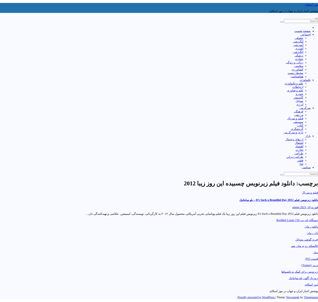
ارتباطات (297, 87)
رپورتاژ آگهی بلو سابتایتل (303, 278)
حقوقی (299, 38)
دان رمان (312, 233)
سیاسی (306, 167)
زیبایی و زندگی (294, 62)
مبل (315, 252)
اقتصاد (299, 146)
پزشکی (298, 55)
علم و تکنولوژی (294, 83)
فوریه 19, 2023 (308, 207)
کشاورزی (297, 69)
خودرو (299, 94)
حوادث (299, 59)
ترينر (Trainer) (309, 265)
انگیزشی (298, 41)
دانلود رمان (311, 226)
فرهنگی (298, 111)
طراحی (298, 153)
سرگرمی (305, 108)
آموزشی (298, 45)
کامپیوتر (298, 97)
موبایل (299, 101)
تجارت (299, 149)
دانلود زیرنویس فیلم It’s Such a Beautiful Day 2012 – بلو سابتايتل (278, 200)
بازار (308, 135)
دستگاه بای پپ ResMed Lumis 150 (297, 220)
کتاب (300, 125)
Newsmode (292, 297)
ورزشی (298, 114)
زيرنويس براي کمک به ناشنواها (299, 271)
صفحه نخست (302, 31)
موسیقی (298, 121)
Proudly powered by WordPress (256, 297)
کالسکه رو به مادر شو (304, 246)
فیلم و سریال (295, 118)
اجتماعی (305, 34)
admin (295, 207)
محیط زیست (295, 73)
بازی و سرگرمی (293, 132)
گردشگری (297, 128)
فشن (300, 160)
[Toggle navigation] (316, 18)
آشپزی (299, 48)
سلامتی (298, 66)
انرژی (299, 104)
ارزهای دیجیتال (294, 139)
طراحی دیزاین (294, 156)
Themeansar (311, 297)
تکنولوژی (305, 80)
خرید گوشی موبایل (306, 239)
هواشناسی (297, 76)
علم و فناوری (295, 90)
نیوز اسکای (311, 4)
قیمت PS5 (311, 258)
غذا (301, 163)
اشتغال (299, 142)
